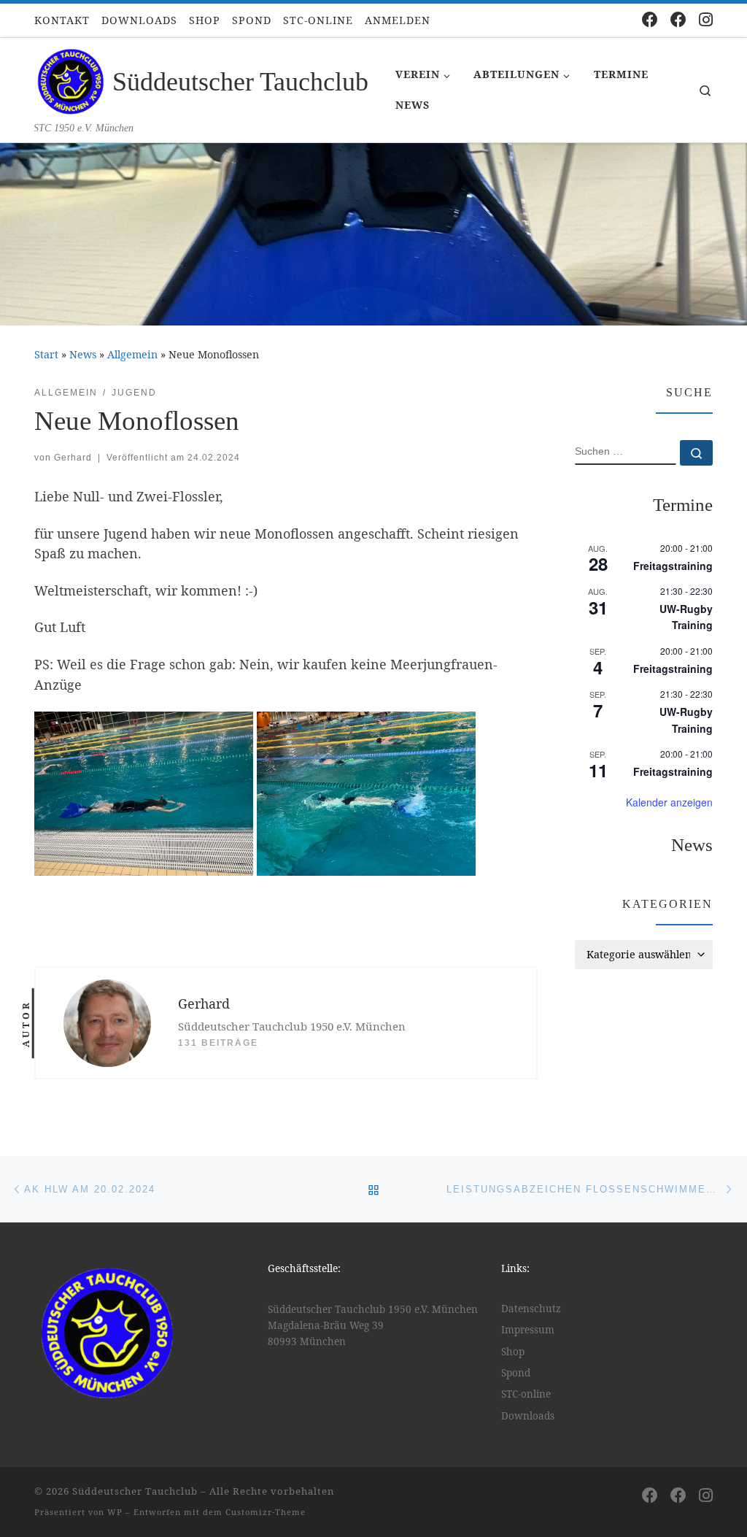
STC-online (526, 1394)
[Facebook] (650, 19)
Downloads (527, 1415)
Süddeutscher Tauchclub (135, 1491)
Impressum (527, 1329)
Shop (513, 1351)
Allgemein (132, 354)
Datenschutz (531, 1308)
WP (115, 1511)
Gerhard (73, 457)
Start (46, 354)
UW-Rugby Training (686, 617)
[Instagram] (706, 19)
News (82, 354)
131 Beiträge (218, 1043)
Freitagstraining (673, 565)
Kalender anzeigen (669, 802)
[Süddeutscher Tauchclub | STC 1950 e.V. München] (70, 79)
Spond (515, 1372)
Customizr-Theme (265, 1511)
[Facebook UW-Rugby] (678, 19)
